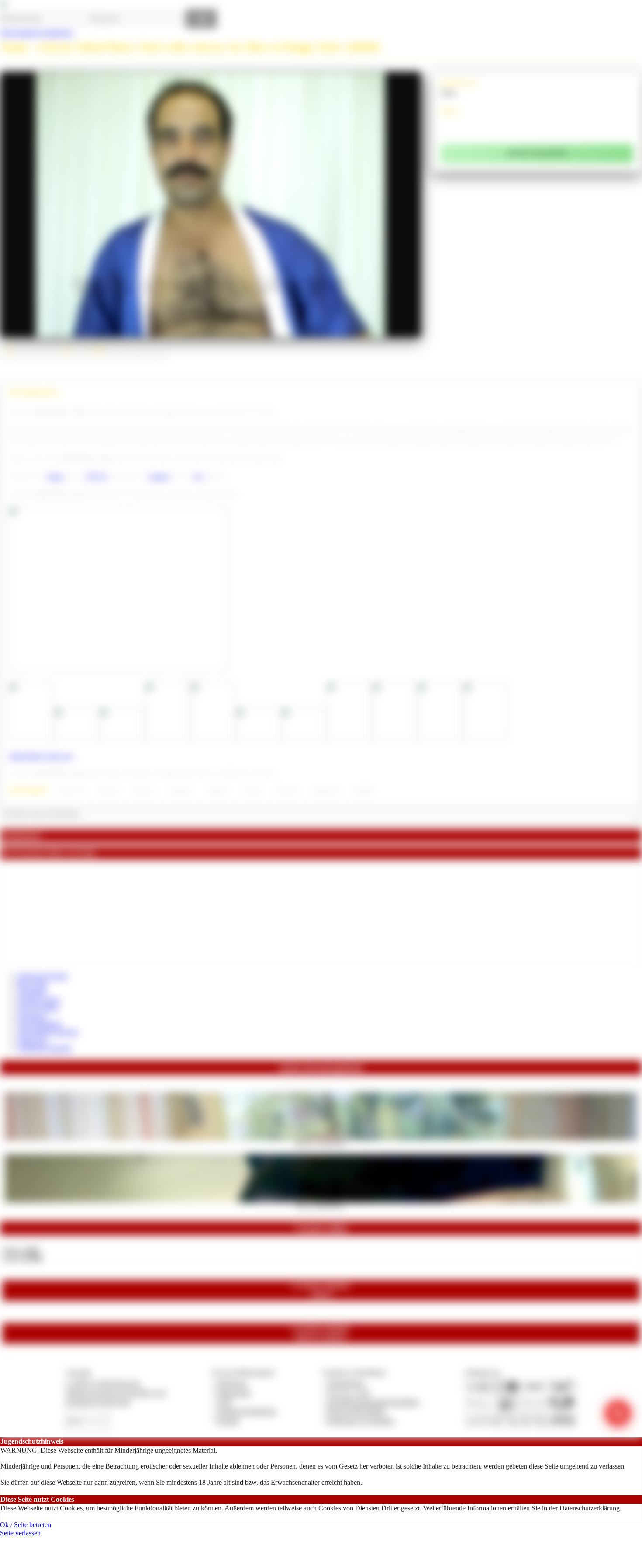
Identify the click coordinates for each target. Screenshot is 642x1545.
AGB (223, 1402)
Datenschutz (234, 1392)
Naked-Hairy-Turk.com (41, 755)
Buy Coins (32, 983)
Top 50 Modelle (39, 1024)
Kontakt (228, 1420)
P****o (96, 476)
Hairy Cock (73, 791)
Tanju (448, 92)
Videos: (21, 1250)
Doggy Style (327, 791)
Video (55, 476)
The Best (251, 791)
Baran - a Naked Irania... (321, 1205)
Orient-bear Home (42, 976)
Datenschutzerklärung (589, 1508)
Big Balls (364, 791)
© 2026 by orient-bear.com (103, 1383)
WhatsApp (32, 1040)
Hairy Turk (287, 791)
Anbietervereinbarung (246, 1411)
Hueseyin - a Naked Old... (321, 1143)
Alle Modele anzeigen (47, 1032)
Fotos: (22, 1257)
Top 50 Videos (37, 1008)
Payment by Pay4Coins (98, 1402)
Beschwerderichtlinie (356, 1411)
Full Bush (217, 791)
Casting (158, 476)
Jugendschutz (345, 1383)
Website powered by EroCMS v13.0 (116, 1392)
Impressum (232, 1383)
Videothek (31, 991)
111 (198, 476)
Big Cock (109, 791)
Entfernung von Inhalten (360, 1420)
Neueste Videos (39, 1000)
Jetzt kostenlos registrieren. (37, 32)
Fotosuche (31, 1016)
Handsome (181, 791)
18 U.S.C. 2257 (349, 1392)
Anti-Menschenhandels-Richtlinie (373, 1402)
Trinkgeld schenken (44, 1048)
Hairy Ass (144, 791)
